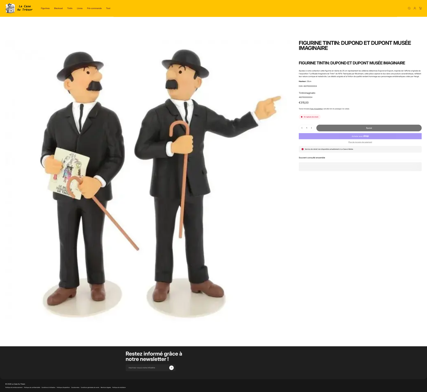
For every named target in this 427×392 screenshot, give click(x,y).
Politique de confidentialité (32, 387)
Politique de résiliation (119, 387)
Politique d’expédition (63, 387)
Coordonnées (75, 387)
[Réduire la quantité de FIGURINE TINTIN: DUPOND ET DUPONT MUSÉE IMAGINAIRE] (301, 128)
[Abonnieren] (171, 368)
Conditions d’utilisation (48, 387)
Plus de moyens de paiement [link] (360, 142)
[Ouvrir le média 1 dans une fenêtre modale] (148, 183)
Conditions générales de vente (90, 387)
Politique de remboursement (14, 387)
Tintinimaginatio (307, 93)
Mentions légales (106, 387)
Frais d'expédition (316, 109)
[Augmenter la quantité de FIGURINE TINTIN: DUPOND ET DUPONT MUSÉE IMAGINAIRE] (311, 128)
